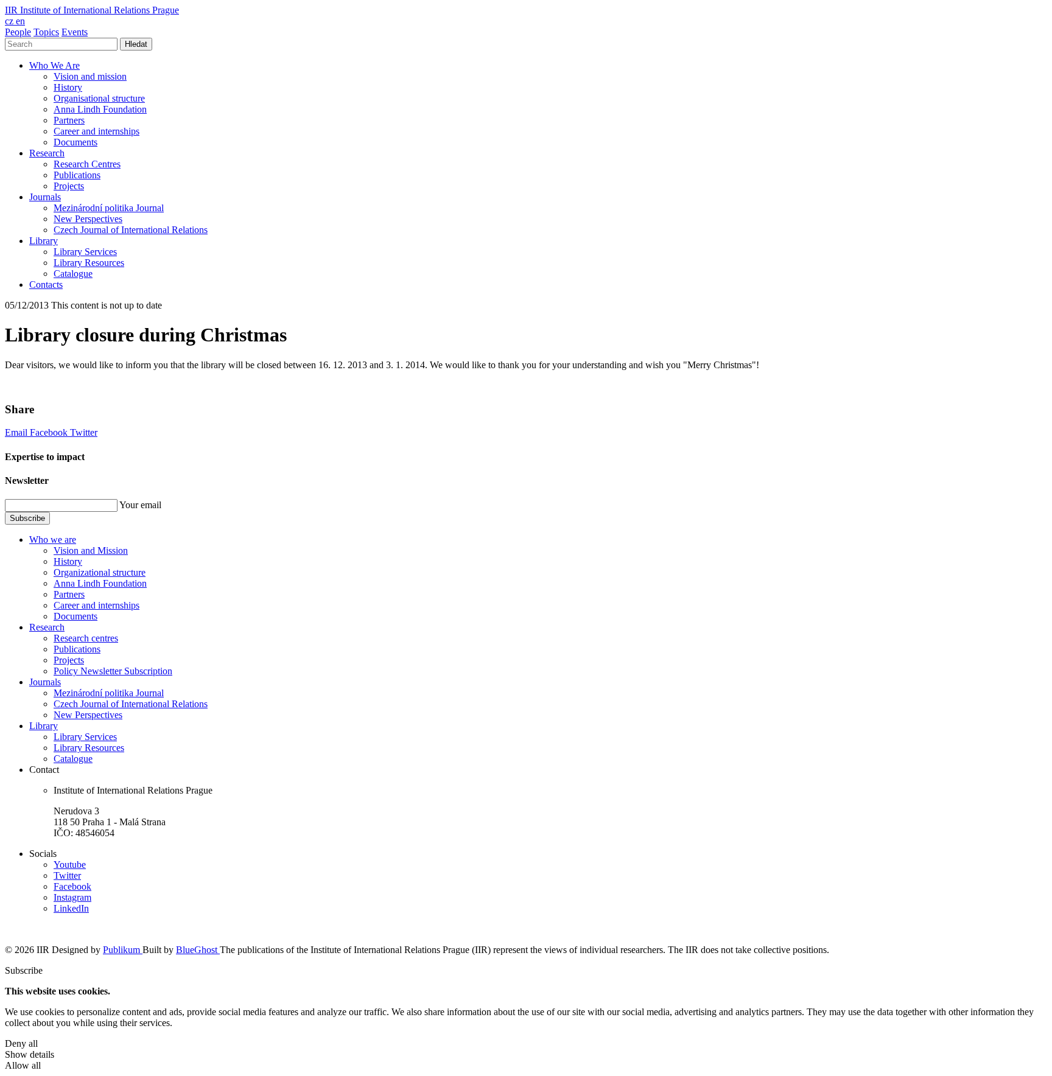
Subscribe (27, 518)
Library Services (85, 251)
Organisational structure (99, 98)
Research (47, 153)
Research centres (86, 638)
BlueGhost (198, 950)
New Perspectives (88, 219)
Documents (75, 142)
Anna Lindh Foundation (100, 109)
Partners (69, 120)
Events (74, 32)
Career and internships (96, 131)
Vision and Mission (91, 550)
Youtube (70, 864)
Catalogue (73, 273)
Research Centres (87, 164)
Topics (46, 32)
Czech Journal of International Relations (131, 230)
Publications (77, 175)
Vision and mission (90, 76)
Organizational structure (100, 572)
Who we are (52, 539)
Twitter (83, 432)
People (18, 32)
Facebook (50, 432)
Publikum (122, 950)
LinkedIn (71, 908)
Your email (140, 505)
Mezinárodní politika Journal (109, 208)
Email (17, 432)
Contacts (46, 284)
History (68, 87)
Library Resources (89, 262)
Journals (45, 197)
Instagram (72, 897)
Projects (69, 186)
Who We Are (54, 65)
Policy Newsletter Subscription (113, 671)
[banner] (92, 10)
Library (43, 241)
